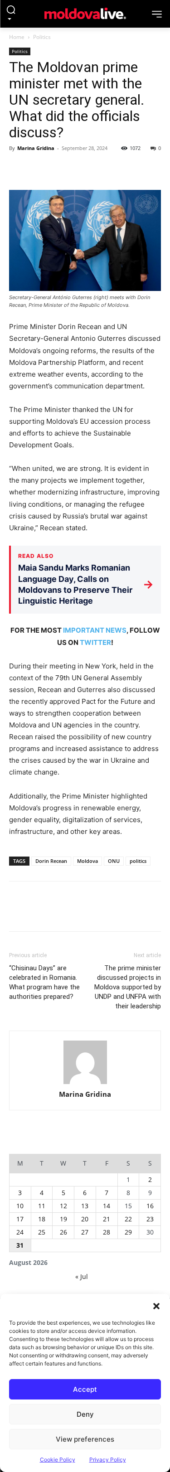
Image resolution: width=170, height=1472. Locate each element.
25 (41, 1232)
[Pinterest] (60, 169)
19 (63, 1219)
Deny (85, 1414)
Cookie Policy (57, 1459)
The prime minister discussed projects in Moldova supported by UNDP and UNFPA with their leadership (127, 987)
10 (20, 1205)
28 (106, 1232)
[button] (156, 1305)
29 (128, 1232)
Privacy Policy (107, 1459)
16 (150, 1205)
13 (84, 1205)
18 (41, 1219)
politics (138, 860)
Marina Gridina (35, 148)
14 (106, 1205)
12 (63, 1205)
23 (150, 1219)
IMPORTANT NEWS (94, 630)
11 (41, 1205)
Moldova (87, 860)
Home (16, 37)
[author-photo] (85, 1062)
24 (20, 1232)
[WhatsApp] (81, 169)
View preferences (85, 1439)
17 (20, 1219)
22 (128, 1219)
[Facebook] (18, 169)
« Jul (81, 1276)
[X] (39, 169)
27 (84, 1232)
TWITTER (95, 642)
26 (63, 1232)
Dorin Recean (51, 860)
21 (106, 1219)
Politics (42, 37)
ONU (114, 860)
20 (84, 1219)
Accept (85, 1389)
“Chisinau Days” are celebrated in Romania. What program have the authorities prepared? (44, 982)
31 (20, 1245)
